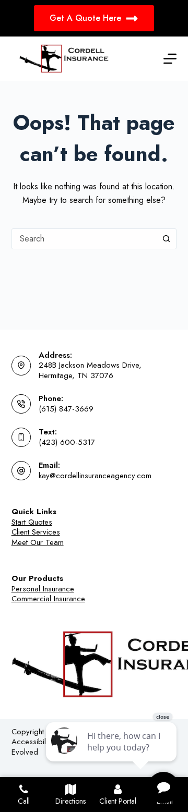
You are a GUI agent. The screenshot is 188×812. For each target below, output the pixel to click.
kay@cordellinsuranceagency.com (95, 475)
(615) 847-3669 (66, 409)
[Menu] (170, 58)
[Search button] (166, 239)
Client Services (35, 532)
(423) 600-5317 (67, 442)
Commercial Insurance (48, 598)
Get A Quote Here (85, 18)
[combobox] (84, 238)
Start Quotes (31, 522)
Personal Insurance (42, 589)
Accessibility (32, 741)
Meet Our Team (37, 542)
